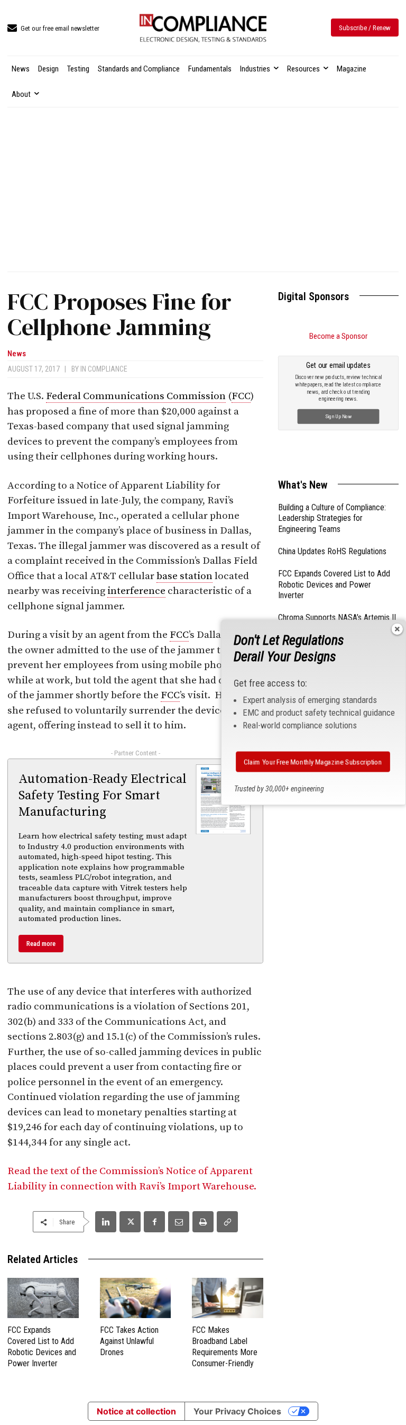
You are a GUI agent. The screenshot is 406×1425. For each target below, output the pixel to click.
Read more (41, 944)
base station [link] (184, 576)
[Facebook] (154, 1221)
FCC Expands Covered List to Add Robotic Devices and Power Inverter (334, 585)
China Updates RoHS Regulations (332, 551)
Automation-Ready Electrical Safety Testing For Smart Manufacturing (103, 795)
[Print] (203, 1221)
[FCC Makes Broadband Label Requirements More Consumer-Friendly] (227, 1298)
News (16, 354)
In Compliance (103, 369)
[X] (130, 1221)
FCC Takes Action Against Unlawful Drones (129, 1341)
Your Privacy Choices (237, 1411)
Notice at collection (136, 1411)
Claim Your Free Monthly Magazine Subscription (313, 761)
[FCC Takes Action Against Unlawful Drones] (135, 1298)
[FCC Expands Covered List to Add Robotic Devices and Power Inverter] (43, 1298)
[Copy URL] (227, 1221)
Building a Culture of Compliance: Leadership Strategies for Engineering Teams (332, 518)
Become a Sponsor (338, 336)
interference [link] (136, 591)
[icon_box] (53, 28)
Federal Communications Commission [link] (136, 396)
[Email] (178, 1221)
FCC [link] (241, 396)
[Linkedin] (105, 1221)
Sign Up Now (338, 416)
